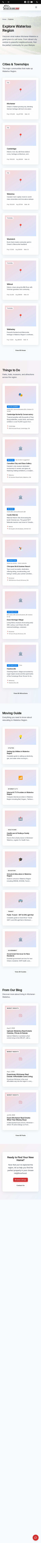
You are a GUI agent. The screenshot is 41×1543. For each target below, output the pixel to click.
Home (4, 19)
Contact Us (20, 1185)
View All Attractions (21, 693)
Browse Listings (20, 1180)
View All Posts (21, 1135)
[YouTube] (32, 2)
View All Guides (20, 972)
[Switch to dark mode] (37, 2)
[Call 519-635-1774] (3, 2)
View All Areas (20, 350)
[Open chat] (36, 1538)
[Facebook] (25, 2)
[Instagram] (28, 2)
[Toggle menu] (36, 7)
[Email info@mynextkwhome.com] (8, 2)
